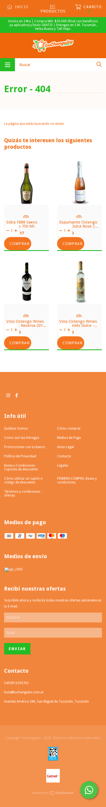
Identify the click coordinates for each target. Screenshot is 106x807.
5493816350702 (16, 683)
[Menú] (7, 64)
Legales (62, 465)
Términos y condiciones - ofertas (23, 493)
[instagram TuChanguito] (8, 395)
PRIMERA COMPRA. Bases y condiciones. (77, 480)
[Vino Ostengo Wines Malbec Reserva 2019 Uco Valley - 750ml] (26, 298)
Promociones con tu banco (24, 447)
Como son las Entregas (21, 438)
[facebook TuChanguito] (16, 395)
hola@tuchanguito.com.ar (24, 692)
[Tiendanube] (53, 794)
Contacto (64, 456)
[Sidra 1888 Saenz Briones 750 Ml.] (26, 198)
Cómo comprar (69, 428)
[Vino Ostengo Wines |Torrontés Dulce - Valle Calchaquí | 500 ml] (79, 298)
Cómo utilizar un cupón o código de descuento (23, 480)
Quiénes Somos (16, 428)
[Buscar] (99, 64)
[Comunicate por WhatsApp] (89, 790)
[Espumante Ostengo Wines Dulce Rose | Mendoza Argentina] (79, 198)
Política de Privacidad (20, 456)
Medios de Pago (69, 438)
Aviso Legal (65, 447)
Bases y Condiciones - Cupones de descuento (21, 467)
